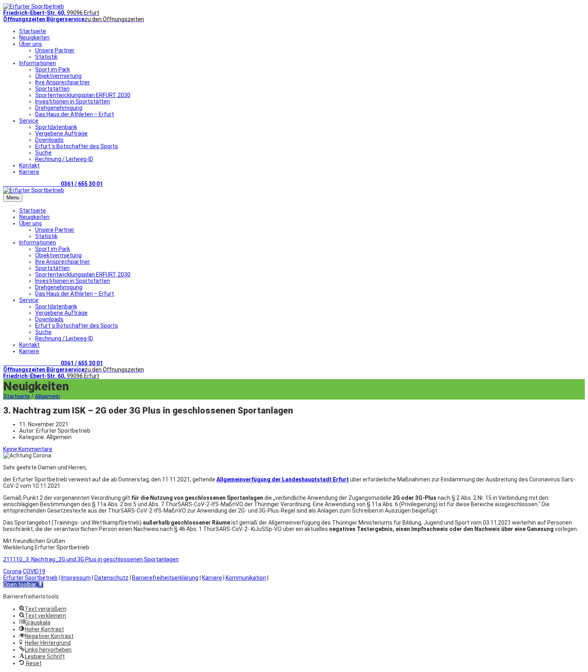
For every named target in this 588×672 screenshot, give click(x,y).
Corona (12, 571)
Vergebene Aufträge (61, 133)
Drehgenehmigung (58, 108)
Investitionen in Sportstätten (72, 101)
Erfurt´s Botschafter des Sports (76, 146)
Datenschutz (111, 578)
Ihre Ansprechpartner (62, 82)
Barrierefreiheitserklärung (165, 578)
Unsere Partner (54, 50)
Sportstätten (52, 88)
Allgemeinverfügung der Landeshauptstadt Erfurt (282, 479)
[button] (23, 584)
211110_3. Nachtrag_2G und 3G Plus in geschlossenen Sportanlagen (91, 559)
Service (28, 120)
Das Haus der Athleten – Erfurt (74, 114)
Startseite (32, 31)
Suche (43, 152)
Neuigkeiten (34, 37)
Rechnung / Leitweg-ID (64, 159)
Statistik (46, 57)
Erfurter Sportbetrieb (30, 578)
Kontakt (29, 165)
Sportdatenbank (56, 127)
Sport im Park (52, 69)
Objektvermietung (58, 76)
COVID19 (34, 571)
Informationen (37, 63)
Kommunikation (246, 578)
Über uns (30, 44)
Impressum (76, 578)
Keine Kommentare (27, 449)
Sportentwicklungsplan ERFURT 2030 (82, 95)
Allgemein (47, 396)
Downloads (49, 140)
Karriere (29, 172)
